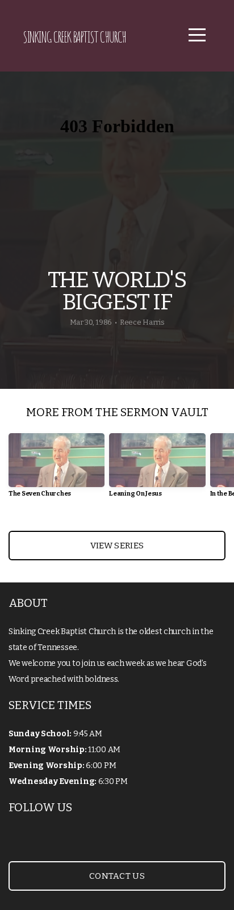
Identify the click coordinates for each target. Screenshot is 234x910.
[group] (57, 469)
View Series (117, 545)
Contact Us (117, 876)
